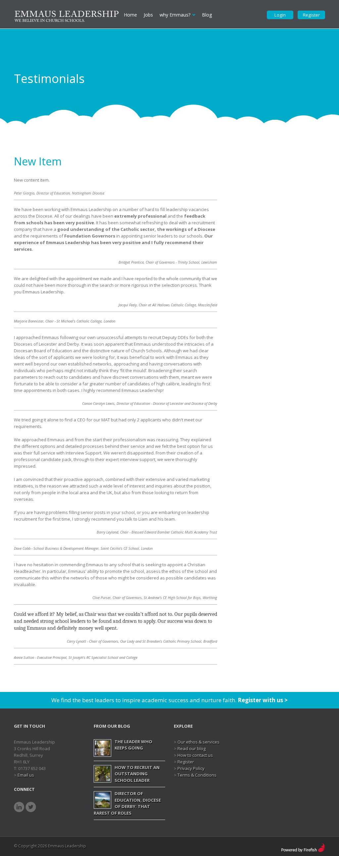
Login (280, 15)
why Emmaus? (175, 15)
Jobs (148, 15)
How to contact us (195, 755)
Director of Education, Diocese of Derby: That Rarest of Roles (127, 803)
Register (311, 15)
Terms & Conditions (197, 775)
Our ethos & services (198, 742)
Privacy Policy (191, 768)
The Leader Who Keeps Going (133, 745)
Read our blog (191, 748)
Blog (207, 15)
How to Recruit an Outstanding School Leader (137, 773)
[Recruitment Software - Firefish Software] (303, 846)
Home (130, 15)
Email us (26, 775)
